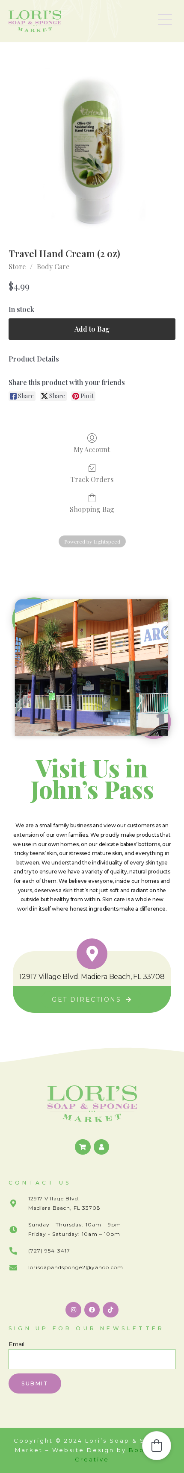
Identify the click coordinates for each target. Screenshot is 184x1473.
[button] (165, 21)
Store (17, 266)
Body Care (53, 266)
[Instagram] (73, 1309)
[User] (101, 1147)
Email (16, 1344)
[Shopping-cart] (82, 1147)
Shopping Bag (92, 509)
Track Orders (92, 479)
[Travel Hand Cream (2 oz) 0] (92, 151)
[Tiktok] (110, 1309)
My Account (92, 449)
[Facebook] (92, 1309)
